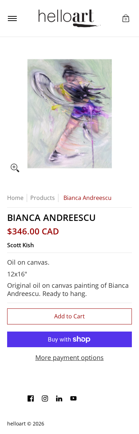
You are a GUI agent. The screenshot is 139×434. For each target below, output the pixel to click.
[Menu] (12, 18)
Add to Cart (69, 316)
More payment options (69, 358)
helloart (16, 423)
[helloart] (68, 18)
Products (42, 198)
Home (15, 198)
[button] (126, 18)
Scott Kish (20, 245)
